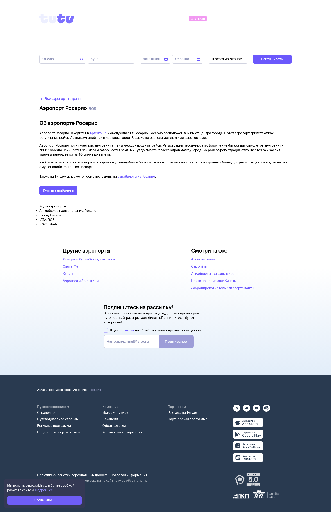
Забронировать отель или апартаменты (222, 288)
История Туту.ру (115, 412)
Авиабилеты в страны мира (212, 273)
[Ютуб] (256, 407)
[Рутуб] (266, 407)
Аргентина (80, 389)
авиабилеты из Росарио (136, 176)
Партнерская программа (187, 419)
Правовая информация (128, 475)
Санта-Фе (70, 266)
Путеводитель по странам (58, 419)
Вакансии (110, 419)
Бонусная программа (54, 425)
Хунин (68, 273)
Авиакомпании (203, 259)
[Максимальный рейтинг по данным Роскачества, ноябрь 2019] (246, 479)
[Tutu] (57, 18)
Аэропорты (63, 389)
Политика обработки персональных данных (72, 475)
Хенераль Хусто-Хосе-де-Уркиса (89, 259)
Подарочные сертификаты (58, 432)
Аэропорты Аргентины (81, 281)
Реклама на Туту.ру (183, 412)
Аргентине (98, 133)
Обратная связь (114, 425)
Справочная (46, 412)
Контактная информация (122, 432)
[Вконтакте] (246, 407)
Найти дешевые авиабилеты (213, 281)
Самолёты (199, 266)
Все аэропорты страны (63, 98)
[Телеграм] (236, 407)
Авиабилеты (45, 389)
